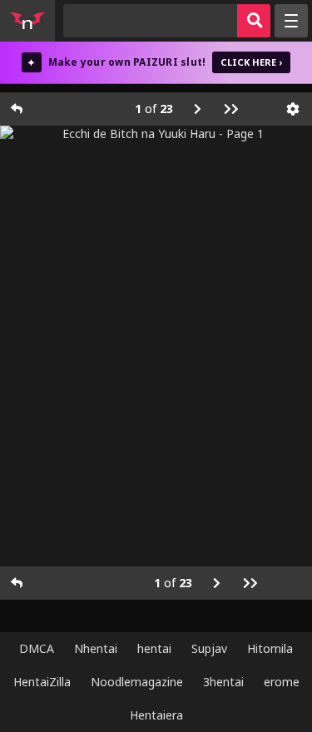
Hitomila (270, 648)
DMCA (36, 648)
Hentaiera (156, 715)
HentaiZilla (42, 682)
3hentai (223, 682)
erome (282, 682)
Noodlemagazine (137, 682)
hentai (154, 648)
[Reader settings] (293, 109)
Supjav (209, 648)
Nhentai (95, 648)
